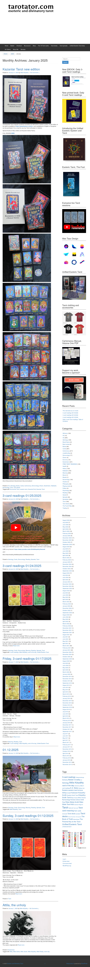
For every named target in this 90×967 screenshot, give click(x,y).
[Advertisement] (45, 30)
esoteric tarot (23, 489)
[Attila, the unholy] (27, 923)
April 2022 (65, 621)
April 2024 (65, 579)
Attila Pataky (40, 951)
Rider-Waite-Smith (72, 802)
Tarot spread (78, 816)
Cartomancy (27, 486)
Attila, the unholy (14, 905)
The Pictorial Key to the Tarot (72, 820)
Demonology (35, 486)
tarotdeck (78, 814)
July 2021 (65, 637)
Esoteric (65, 790)
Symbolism (66, 499)
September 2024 (67, 571)
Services (23, 49)
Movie (64, 475)
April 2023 (65, 599)
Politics (65, 488)
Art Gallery (8, 49)
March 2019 (66, 694)
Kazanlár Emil (32, 489)
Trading (65, 508)
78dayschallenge (80, 777)
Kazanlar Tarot (40, 489)
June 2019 (66, 687)
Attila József (23, 951)
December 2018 (67, 700)
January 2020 (66, 674)
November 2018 (67, 703)
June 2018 (66, 714)
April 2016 (65, 753)
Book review (66, 444)
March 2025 (66, 557)
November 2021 (67, 630)
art (81, 780)
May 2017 (65, 738)
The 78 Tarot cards (43, 46)
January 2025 (66, 562)
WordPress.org (67, 865)
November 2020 (67, 654)
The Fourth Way (67, 506)
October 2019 (66, 681)
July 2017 (65, 733)
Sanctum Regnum (78, 804)
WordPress (84, 963)
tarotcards (64, 814)
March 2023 (66, 601)
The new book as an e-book (70, 411)
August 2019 (66, 685)
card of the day (32, 652)
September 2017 (67, 731)
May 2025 (65, 553)
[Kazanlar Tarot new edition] (27, 99)
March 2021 (66, 645)
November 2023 (67, 586)
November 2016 (67, 749)
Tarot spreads (63, 46)
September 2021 (67, 632)
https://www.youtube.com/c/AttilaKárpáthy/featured (29, 549)
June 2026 (66, 524)
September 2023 (67, 588)
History (65, 468)
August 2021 (66, 634)
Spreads (33, 559)
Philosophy (66, 484)
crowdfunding (66, 453)
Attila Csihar (16, 951)
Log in (64, 859)
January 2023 (66, 606)
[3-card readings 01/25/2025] (27, 522)
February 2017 (67, 744)
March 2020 (66, 672)
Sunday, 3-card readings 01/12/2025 (28, 815)
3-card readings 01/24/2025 (22, 565)
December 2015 (67, 762)
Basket (12, 46)
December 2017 (67, 725)
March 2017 (66, 742)
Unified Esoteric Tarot (43, 652)
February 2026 (67, 533)
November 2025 (67, 540)
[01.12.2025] (27, 774)
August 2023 (66, 590)
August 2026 (66, 520)
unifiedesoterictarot (66, 826)
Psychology (66, 490)
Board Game (66, 442)
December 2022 (67, 608)
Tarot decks (54, 46)
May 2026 (65, 527)
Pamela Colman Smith (77, 800)
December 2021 (67, 628)
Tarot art (70, 808)
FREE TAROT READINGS (70, 464)
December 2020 (67, 652)
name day (47, 951)
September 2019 (67, 683)
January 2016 (66, 760)
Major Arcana (74, 797)
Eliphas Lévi (81, 788)
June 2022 (66, 617)
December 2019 (67, 676)
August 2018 (66, 709)
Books (18, 486)
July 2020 (65, 663)
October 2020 (66, 656)
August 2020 (66, 661)
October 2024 (66, 568)
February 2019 (67, 696)
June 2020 (66, 665)
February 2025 (67, 560)
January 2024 (66, 582)
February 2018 (67, 720)
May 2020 (65, 667)
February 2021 (67, 648)
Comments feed (67, 863)
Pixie (63, 802)
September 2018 (67, 707)
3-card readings (14, 652)
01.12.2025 (10, 749)
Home (6, 46)
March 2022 (66, 623)
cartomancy (77, 785)
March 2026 (66, 531)
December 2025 (67, 538)
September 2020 (67, 659)
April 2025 (65, 555)
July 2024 (65, 575)
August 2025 (66, 546)
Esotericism (47, 486)
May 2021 (65, 641)
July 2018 (65, 711)
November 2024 (67, 566)
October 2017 (66, 729)
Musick (65, 477)
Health (64, 466)
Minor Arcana (82, 797)
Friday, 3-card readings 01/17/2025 (27, 658)
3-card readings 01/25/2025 (22, 495)
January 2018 (66, 722)
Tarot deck (71, 813)
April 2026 (65, 529)
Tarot (11, 487)
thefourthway (76, 819)
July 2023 (65, 593)
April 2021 (65, 643)
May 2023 (65, 597)
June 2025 (66, 551)
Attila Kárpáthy (23, 652)
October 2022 (66, 610)
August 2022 (66, 615)
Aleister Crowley (74, 779)
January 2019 (66, 698)
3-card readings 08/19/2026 (70, 413)
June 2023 (66, 595)
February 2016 (67, 758)
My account (27, 46)
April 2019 (65, 692)
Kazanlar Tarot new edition (21, 69)
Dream (41, 486)
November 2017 (67, 727)
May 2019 (65, 689)
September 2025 (67, 544)
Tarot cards (77, 811)
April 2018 (65, 716)
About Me (15, 49)
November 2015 (67, 764)
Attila (11, 951)
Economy (65, 460)
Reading (28, 559)
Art (9, 486)
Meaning (28, 650)
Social (64, 495)
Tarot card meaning (72, 809)
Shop (34, 46)
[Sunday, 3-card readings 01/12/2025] (27, 846)
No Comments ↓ (35, 72)
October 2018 (66, 705)
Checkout (19, 46)
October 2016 (66, 751)
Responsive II (70, 963)
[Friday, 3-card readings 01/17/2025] (27, 689)
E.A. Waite (74, 788)
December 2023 (67, 584)
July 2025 (65, 549)
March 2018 (66, 718)
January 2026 (66, 535)
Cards (22, 486)
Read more (16, 645)
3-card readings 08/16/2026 (70, 415)
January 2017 (66, 747)
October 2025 (66, 542)
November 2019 (67, 678)
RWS (72, 804)
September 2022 (67, 612)
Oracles (65, 482)
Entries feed (66, 861)
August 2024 (66, 573)
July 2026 (65, 522)
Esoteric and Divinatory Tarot (15, 963)
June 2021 (66, 639)
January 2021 (66, 650)
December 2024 (67, 564)
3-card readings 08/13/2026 (70, 417)
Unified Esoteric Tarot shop (77, 46)
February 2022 (67, 626)
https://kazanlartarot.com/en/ (24, 126)
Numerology (6, 487)
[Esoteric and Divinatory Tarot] (31, 8)
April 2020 (65, 670)
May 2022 (65, 619)
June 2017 (66, 736)
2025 (12, 54)
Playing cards (66, 486)
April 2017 (65, 740)
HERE (13, 133)
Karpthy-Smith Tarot (72, 795)
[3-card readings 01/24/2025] (27, 596)
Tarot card (75, 808)
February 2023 (67, 604)
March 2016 (66, 755)
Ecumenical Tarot (14, 489)
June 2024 (66, 577)
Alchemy (65, 433)
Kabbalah (53, 486)
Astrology (13, 486)
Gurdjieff (69, 793)
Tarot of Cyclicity (71, 816)
